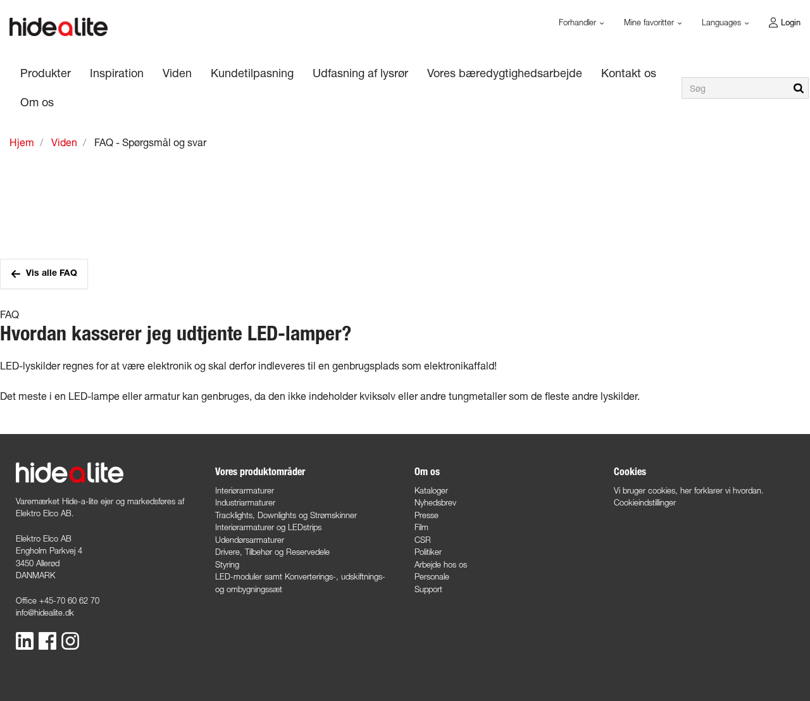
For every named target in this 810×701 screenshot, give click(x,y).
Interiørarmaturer (244, 490)
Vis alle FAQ (51, 274)
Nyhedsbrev (435, 502)
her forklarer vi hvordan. (722, 490)
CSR (422, 540)
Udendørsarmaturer (249, 540)
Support (428, 589)
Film (421, 527)
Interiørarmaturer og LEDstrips (268, 527)
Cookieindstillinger (645, 502)
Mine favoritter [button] (650, 22)
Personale (431, 576)
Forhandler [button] (579, 22)
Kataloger (431, 490)
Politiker (428, 552)
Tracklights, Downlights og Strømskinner (286, 515)
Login (791, 22)
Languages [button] (723, 22)
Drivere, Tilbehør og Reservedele (272, 552)
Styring (227, 564)
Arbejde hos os (440, 564)
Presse (426, 515)
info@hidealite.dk (45, 612)
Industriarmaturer (245, 502)
